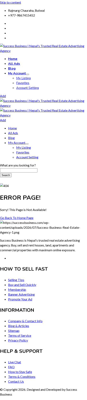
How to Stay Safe (20, 372)
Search (6, 175)
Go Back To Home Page (16, 218)
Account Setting (27, 88)
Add (3, 96)
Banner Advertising (21, 294)
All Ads (14, 63)
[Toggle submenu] (27, 74)
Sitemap (13, 330)
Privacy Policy (18, 340)
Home (12, 59)
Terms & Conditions (21, 376)
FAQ (11, 367)
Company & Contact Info (25, 321)
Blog (12, 68)
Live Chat (14, 362)
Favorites (22, 83)
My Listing (23, 78)
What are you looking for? (18, 165)
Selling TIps (16, 280)
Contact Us (16, 381)
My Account (17, 73)
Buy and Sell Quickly (22, 285)
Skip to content (10, 2)
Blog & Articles (18, 326)
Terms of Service (19, 335)
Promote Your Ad (20, 299)
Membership (17, 289)
